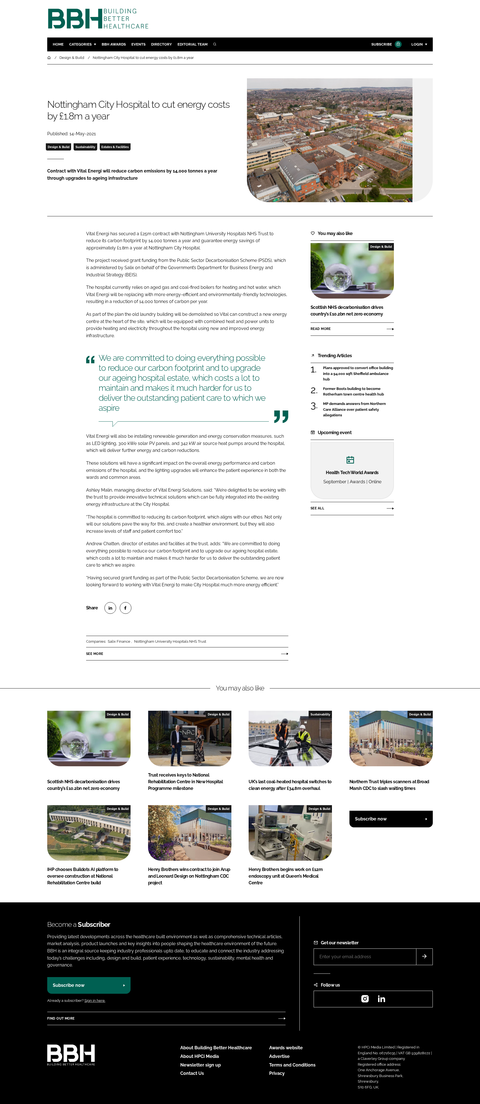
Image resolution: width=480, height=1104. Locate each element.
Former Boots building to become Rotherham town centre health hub (353, 391)
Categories (80, 44)
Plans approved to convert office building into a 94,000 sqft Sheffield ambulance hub (358, 373)
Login (417, 44)
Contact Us (192, 1073)
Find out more (60, 1018)
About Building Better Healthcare (216, 1047)
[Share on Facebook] (125, 608)
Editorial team (193, 44)
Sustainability (85, 147)
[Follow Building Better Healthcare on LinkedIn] (381, 1000)
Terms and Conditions (292, 1065)
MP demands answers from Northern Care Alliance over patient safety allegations (354, 409)
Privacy (277, 1073)
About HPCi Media (199, 1056)
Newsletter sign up (200, 1065)
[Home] (49, 58)
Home (58, 44)
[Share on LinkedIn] (110, 608)
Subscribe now (371, 819)
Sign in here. (94, 1000)
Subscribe (381, 44)
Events (138, 44)
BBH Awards (114, 44)
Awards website (286, 1047)
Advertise (279, 1056)
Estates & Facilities (115, 147)
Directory (161, 44)
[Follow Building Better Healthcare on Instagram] (365, 1000)
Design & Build (58, 147)
